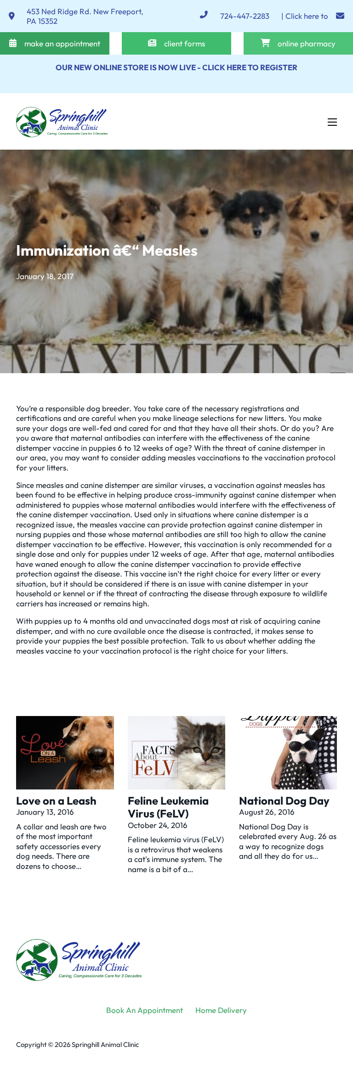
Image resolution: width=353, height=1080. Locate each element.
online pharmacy (307, 43)
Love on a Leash (56, 800)
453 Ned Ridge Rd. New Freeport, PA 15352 (85, 16)
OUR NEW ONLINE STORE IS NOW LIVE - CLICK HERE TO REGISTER (176, 67)
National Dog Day (284, 800)
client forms (184, 43)
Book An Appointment (144, 1010)
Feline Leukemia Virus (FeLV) (168, 807)
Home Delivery (221, 1010)
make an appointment (62, 43)
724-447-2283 (244, 16)
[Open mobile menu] (332, 122)
